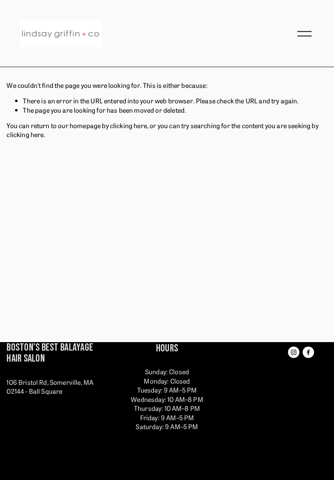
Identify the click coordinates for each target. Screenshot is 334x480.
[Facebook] (308, 352)
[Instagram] (293, 352)
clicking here (128, 125)
